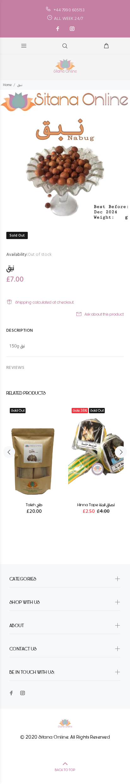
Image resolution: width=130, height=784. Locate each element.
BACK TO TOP (65, 770)
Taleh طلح (34, 504)
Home (7, 85)
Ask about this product (104, 314)
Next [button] (121, 452)
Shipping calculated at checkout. (44, 302)
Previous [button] (9, 452)
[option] (65, 155)
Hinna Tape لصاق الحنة (96, 504)
